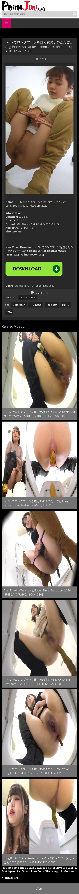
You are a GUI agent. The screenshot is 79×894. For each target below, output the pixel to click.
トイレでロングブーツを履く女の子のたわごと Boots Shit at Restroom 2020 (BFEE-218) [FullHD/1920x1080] (39, 414)
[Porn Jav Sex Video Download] (24, 5)
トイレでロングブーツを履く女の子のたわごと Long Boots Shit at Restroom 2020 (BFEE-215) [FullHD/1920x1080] (36, 503)
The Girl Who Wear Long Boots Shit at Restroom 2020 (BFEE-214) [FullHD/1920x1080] (37, 592)
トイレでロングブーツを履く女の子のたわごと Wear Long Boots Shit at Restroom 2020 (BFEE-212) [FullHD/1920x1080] (36, 771)
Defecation (19, 304)
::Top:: (39, 888)
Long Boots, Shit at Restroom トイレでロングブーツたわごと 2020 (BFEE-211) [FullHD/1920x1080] (39, 860)
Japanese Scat (28, 297)
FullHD (65, 304)
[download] (34, 269)
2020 (9, 312)
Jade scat (51, 304)
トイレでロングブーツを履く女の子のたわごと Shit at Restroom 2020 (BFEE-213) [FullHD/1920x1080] (37, 682)
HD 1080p (35, 304)
